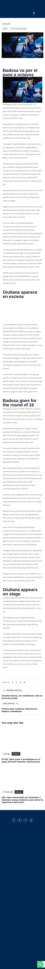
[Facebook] (12, 682)
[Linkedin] (24, 682)
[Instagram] (19, 820)
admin (5, 29)
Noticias (6, 24)
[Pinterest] (20, 682)
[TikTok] (31, 820)
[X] (16, 682)
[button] (40, 964)
